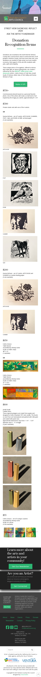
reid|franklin (24, 674)
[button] (36, 19)
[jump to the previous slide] (3, 7)
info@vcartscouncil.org (29, 628)
